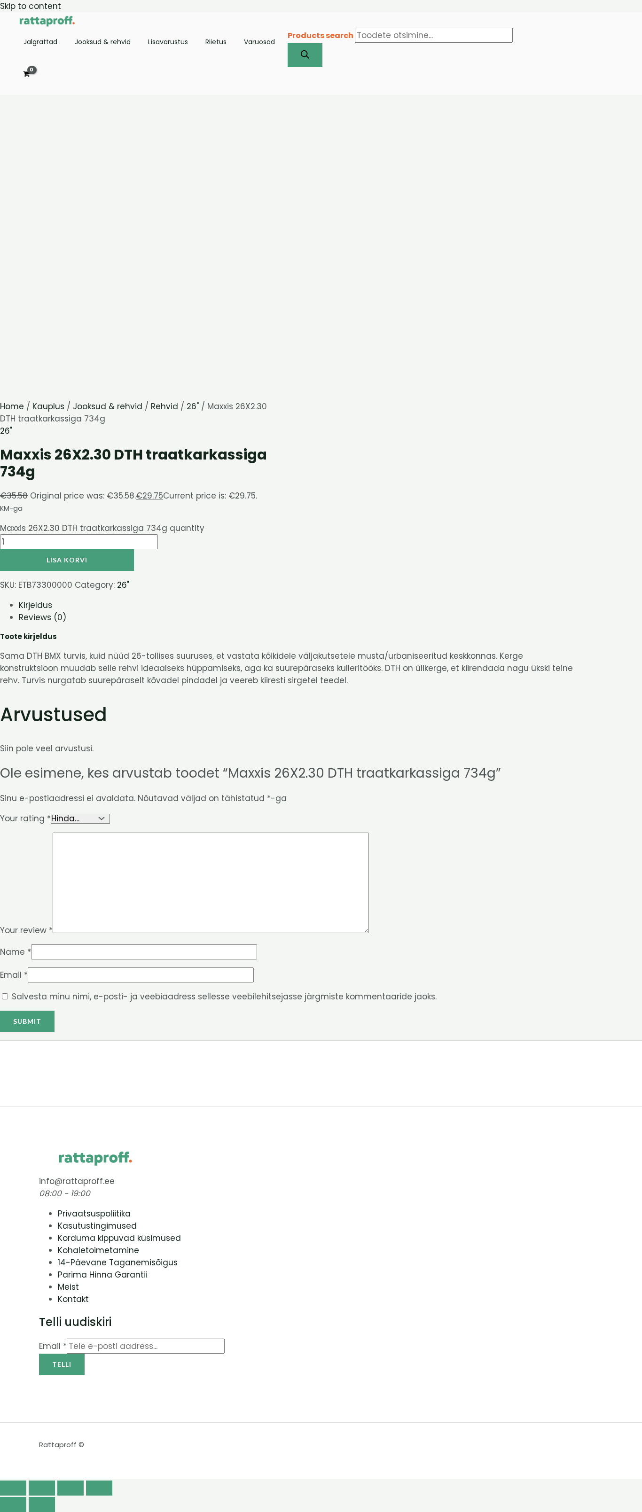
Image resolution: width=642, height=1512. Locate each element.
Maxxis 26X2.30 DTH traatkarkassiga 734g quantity (102, 528)
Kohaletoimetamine (98, 1250)
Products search (321, 35)
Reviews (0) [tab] (42, 617)
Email (14, 975)
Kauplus (48, 406)
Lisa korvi (67, 560)
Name (15, 952)
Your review (26, 930)
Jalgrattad (40, 42)
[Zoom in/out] (13, 1488)
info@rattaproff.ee (77, 1181)
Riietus (216, 42)
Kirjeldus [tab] (35, 605)
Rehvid (164, 406)
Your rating (25, 818)
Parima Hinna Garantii (103, 1274)
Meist (68, 1287)
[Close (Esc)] (99, 1488)
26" (193, 406)
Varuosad (259, 42)
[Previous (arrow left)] (13, 1504)
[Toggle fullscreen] (42, 1488)
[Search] (305, 55)
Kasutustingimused (97, 1225)
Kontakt (73, 1299)
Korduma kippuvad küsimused (119, 1238)
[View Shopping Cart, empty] (26, 74)
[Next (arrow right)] (42, 1504)
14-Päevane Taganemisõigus (118, 1262)
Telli (61, 1364)
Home (12, 406)
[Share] (70, 1488)
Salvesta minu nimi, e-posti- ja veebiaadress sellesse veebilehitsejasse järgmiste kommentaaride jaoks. (224, 996)
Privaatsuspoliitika (94, 1213)
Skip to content (30, 6)
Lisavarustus (168, 42)
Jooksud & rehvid (103, 42)
